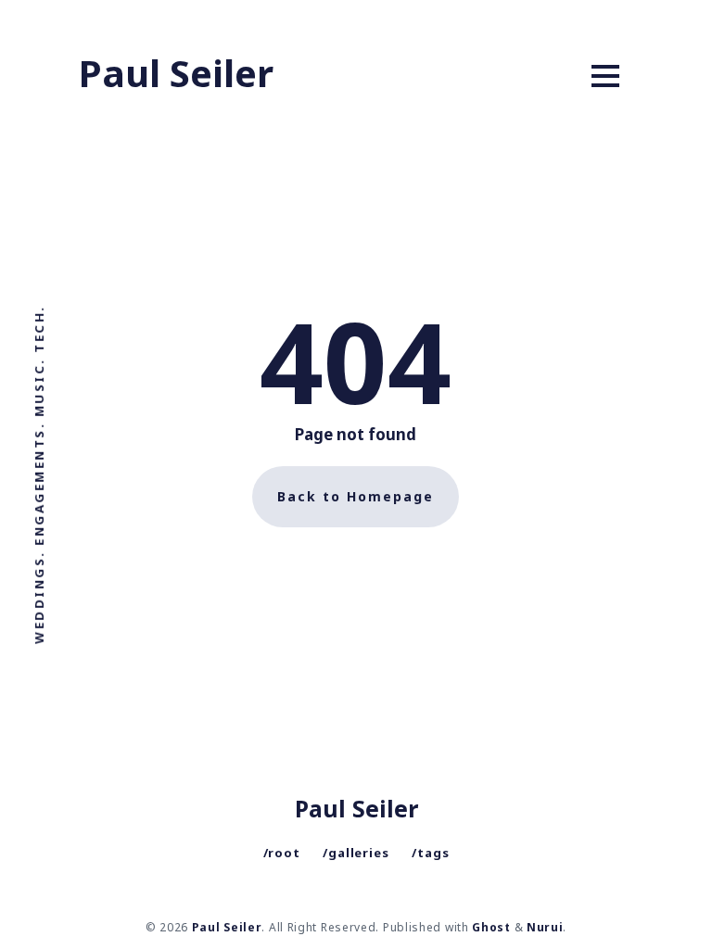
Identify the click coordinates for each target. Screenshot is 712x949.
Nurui (545, 927)
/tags (431, 852)
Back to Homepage (355, 496)
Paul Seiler (176, 72)
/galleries (356, 852)
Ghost (491, 927)
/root (282, 852)
